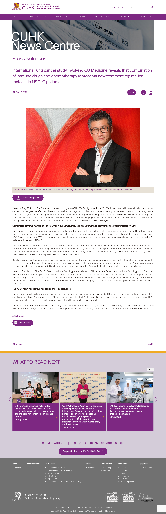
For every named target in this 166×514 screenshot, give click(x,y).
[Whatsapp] (139, 95)
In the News (52, 476)
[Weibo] (102, 443)
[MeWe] (145, 95)
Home (17, 17)
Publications (125, 479)
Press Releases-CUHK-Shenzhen (60, 470)
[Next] (156, 399)
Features (106, 470)
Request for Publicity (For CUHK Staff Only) (64, 482)
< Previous (17, 344)
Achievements (102, 17)
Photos (123, 468)
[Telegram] (128, 95)
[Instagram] (74, 443)
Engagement (145, 17)
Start (149, 369)
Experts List (52, 479)
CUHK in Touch (53, 473)
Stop (151, 369)
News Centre (62, 17)
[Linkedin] (117, 95)
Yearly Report (108, 468)
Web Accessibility (84, 507)
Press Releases (29, 58)
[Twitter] (122, 95)
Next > (150, 344)
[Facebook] (111, 95)
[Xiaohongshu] (109, 443)
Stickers (124, 470)
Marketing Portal (127, 482)
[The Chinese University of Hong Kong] (24, 6)
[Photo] (82, 147)
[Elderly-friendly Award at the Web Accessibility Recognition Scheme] (128, 497)
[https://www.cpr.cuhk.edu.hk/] (48, 6)
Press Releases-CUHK (56, 468)
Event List (92, 468)
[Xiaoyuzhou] (115, 443)
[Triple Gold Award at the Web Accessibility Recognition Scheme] (112, 497)
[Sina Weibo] (134, 95)
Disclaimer (70, 507)
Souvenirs (125, 476)
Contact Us (99, 507)
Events (82, 17)
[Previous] (10, 399)
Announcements (38, 17)
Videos (123, 473)
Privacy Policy (58, 507)
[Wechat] (96, 443)
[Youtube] (91, 443)
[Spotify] (121, 443)
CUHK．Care (146, 468)
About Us (18, 468)
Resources (124, 17)
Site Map (109, 507)
